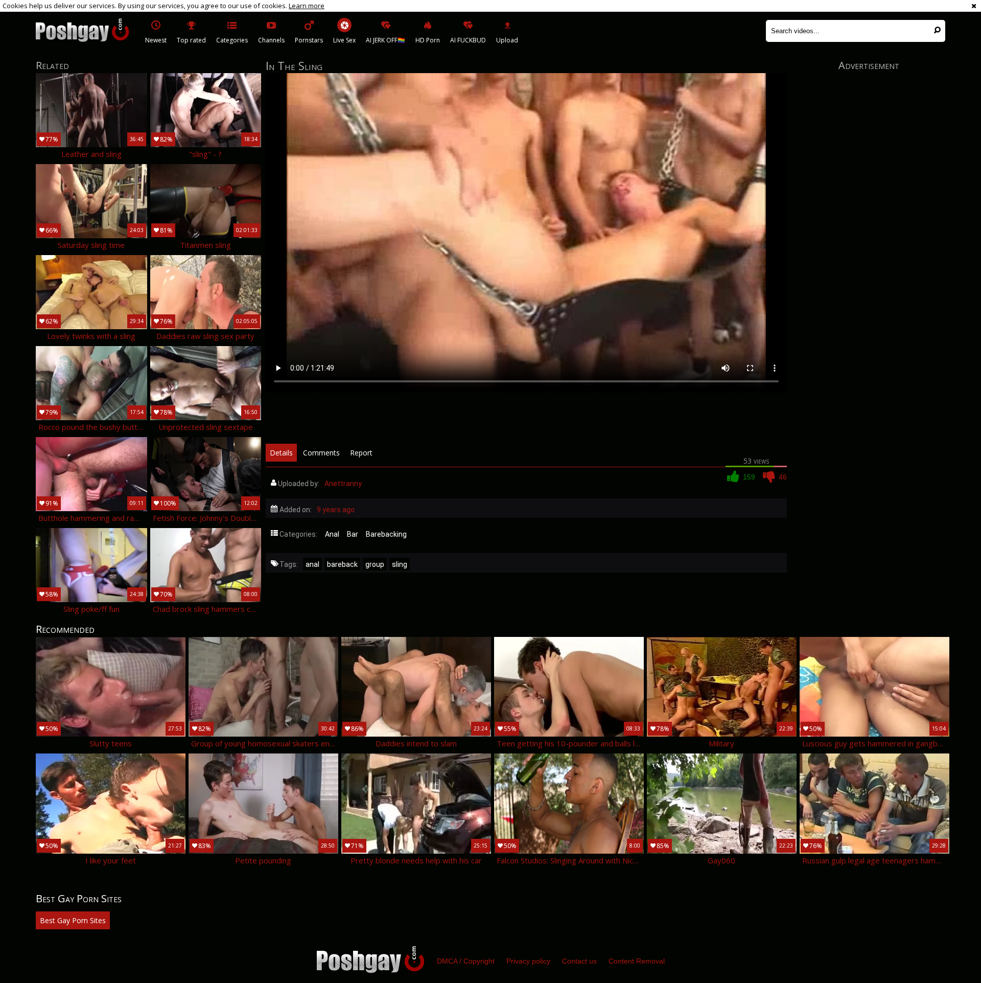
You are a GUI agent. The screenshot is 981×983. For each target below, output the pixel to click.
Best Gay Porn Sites (73, 920)
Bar (352, 534)
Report (361, 453)
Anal (332, 534)
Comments (321, 453)
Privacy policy (528, 961)
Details (281, 453)
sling (399, 564)
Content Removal (637, 961)
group (374, 564)
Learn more (306, 5)
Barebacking (386, 534)
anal (312, 564)
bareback (342, 564)
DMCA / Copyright (466, 961)
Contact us (579, 961)
